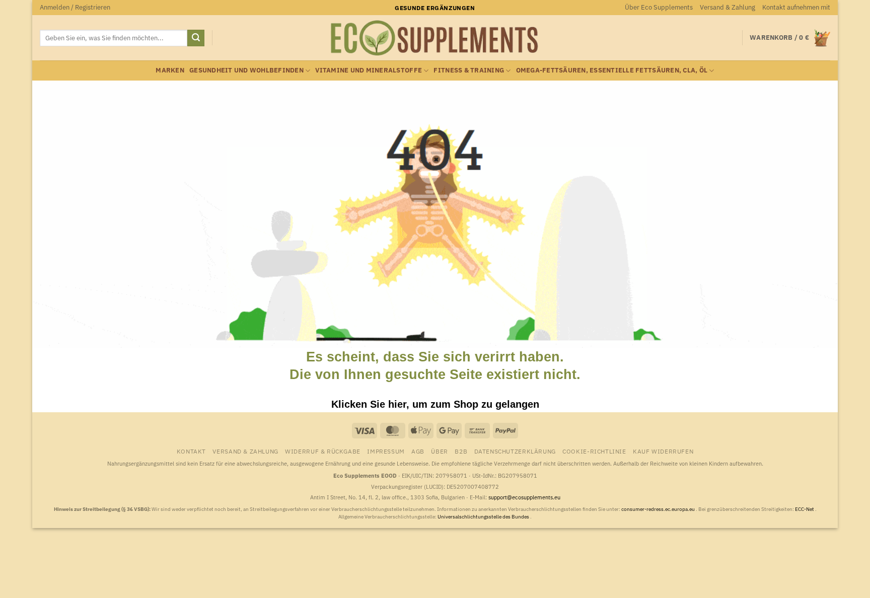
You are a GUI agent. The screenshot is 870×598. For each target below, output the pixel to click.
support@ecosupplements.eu (524, 497)
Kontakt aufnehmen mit (796, 7)
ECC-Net (805, 509)
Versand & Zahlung (727, 7)
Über (439, 451)
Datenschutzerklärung (515, 451)
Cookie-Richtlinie (594, 451)
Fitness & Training (468, 70)
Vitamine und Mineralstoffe (368, 70)
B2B (461, 451)
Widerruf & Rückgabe (322, 451)
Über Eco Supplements (659, 7)
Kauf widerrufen (663, 451)
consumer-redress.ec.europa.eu (658, 509)
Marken (170, 70)
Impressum (386, 451)
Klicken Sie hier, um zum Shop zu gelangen (435, 404)
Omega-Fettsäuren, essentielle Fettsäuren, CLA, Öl (612, 70)
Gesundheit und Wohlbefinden (246, 70)
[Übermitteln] (195, 38)
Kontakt (191, 451)
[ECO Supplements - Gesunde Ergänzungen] (435, 38)
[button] (75, 7)
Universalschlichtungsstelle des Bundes (484, 516)
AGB (417, 451)
